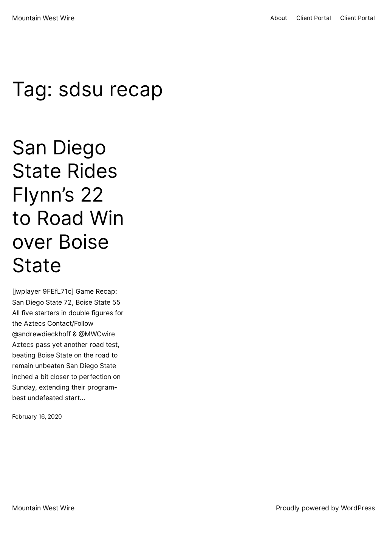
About (278, 18)
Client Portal (313, 18)
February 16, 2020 (37, 416)
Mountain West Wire (43, 18)
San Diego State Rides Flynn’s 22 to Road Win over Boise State (68, 206)
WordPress (358, 508)
